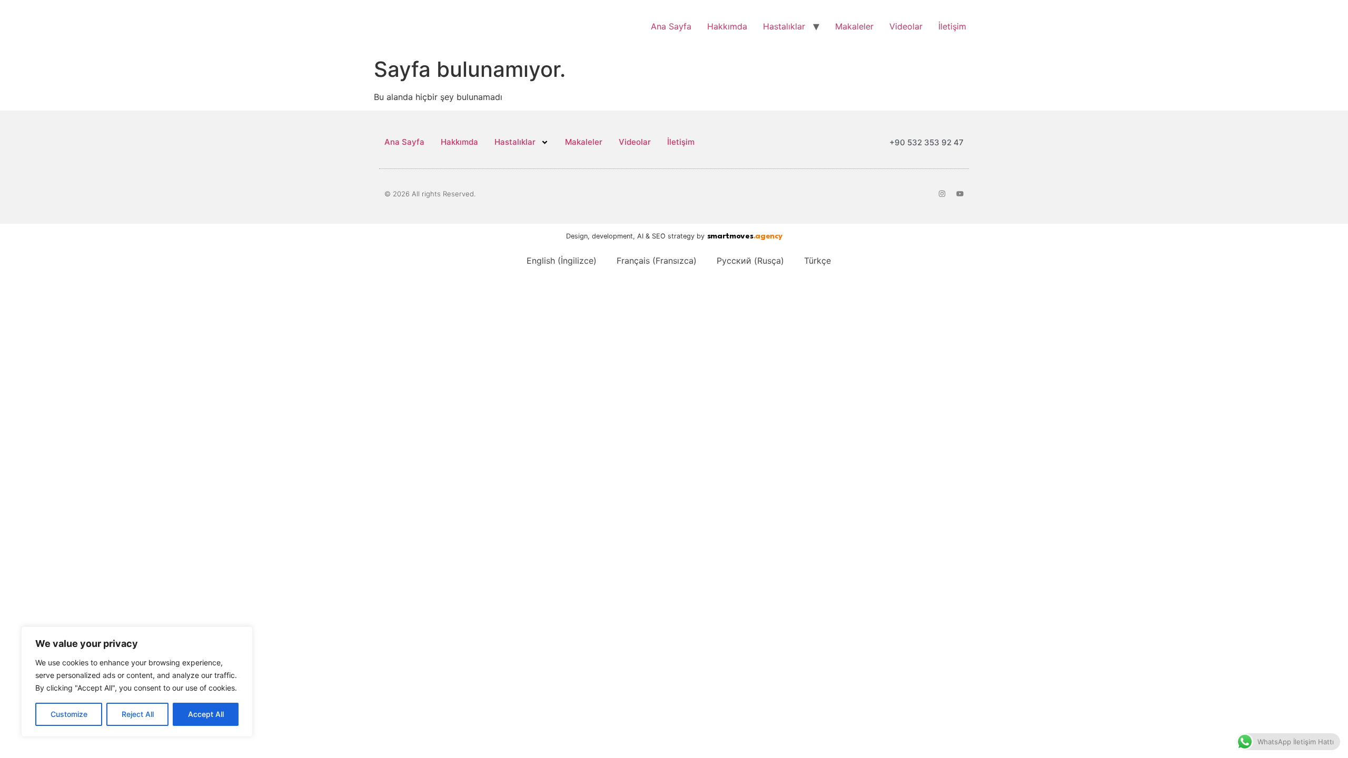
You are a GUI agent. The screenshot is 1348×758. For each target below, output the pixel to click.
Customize (69, 714)
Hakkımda (727, 26)
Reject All (138, 714)
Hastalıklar (784, 26)
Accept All (206, 714)
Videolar (906, 26)
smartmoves (744, 237)
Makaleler (854, 26)
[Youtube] (960, 193)
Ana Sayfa (671, 26)
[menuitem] (557, 260)
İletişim (952, 26)
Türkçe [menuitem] (817, 260)
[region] (137, 681)
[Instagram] (942, 193)
